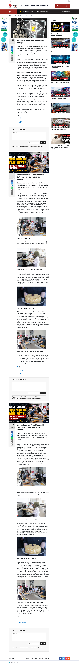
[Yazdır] (12, 58)
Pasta (20, 367)
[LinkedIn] (12, 51)
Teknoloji (20, 117)
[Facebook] (12, 47)
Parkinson (21, 121)
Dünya (37, 5)
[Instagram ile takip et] (66, 658)
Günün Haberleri (18, 1)
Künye (32, 658)
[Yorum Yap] (12, 60)
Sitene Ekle (28, 1)
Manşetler (13, 1)
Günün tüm (66, 11)
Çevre (22, 5)
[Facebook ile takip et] (60, 658)
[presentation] (12, 11)
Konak (20, 369)
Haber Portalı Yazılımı (14, 662)
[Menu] (57, 6)
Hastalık (20, 120)
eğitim (20, 373)
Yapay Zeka (21, 118)
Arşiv (24, 1)
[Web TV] (67, 1)
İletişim (35, 658)
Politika (32, 5)
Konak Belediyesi (22, 370)
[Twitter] (12, 49)
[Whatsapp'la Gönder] (12, 53)
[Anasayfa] (9, 1)
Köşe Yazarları (44, 5)
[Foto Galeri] (69, 1)
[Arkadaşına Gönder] (12, 55)
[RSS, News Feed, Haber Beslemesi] (68, 658)
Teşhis (20, 122)
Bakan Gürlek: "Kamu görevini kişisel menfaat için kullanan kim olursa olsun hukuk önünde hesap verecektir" (38, 11)
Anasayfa (27, 658)
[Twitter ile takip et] (63, 658)
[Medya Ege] (14, 5)
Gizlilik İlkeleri (41, 658)
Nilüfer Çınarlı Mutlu (22, 371)
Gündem (27, 5)
